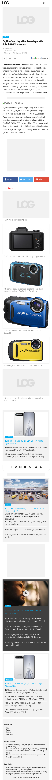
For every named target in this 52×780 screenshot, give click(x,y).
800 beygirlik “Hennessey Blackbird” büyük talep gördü (25, 536)
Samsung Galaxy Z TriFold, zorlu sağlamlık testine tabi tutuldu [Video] (25, 644)
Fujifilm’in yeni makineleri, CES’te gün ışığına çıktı (24, 256)
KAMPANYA (9, 437)
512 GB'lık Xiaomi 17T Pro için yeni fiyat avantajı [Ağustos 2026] (26, 749)
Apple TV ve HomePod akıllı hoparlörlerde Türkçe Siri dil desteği (26, 771)
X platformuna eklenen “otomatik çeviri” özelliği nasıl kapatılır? (26, 767)
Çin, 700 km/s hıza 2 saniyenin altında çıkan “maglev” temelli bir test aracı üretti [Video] (23, 628)
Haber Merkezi (8, 48)
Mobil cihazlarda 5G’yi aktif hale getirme (19, 770)
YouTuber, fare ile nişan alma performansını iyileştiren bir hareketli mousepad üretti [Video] (25, 620)
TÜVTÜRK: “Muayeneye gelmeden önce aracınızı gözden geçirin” (25, 510)
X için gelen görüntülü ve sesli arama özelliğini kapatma (23, 774)
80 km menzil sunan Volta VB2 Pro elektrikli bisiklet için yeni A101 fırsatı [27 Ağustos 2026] (24, 455)
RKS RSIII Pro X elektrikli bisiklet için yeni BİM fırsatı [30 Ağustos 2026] (24, 711)
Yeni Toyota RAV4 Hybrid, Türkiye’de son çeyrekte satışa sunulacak (25, 523)
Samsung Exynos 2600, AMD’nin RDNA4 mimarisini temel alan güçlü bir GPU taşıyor (23, 636)
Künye (8, 728)
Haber (5, 36)
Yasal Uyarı (9, 734)
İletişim (8, 732)
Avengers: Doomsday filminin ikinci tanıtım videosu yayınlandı (23, 612)
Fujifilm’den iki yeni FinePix (15, 220)
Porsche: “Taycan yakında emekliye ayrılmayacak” (25, 530)
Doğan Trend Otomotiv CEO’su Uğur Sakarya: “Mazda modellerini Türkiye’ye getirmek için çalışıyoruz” (24, 516)
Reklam (8, 730)
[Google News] (39, 58)
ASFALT (8, 504)
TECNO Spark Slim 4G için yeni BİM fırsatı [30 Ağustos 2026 (24, 442)
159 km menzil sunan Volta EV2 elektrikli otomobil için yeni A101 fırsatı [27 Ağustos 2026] (26, 449)
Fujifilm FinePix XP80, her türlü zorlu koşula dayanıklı (22, 332)
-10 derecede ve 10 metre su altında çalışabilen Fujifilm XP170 (23, 399)
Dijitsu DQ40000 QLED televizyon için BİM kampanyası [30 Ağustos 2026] (23, 704)
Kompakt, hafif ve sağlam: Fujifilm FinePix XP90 (24, 366)
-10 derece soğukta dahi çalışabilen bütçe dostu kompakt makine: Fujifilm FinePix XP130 (23, 290)
